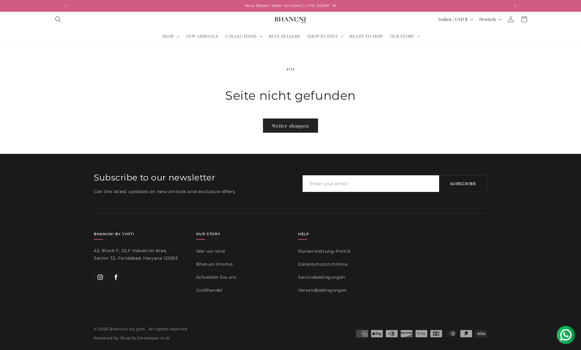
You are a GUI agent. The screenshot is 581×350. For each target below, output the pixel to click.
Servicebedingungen (321, 277)
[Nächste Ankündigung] (515, 5)
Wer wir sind (210, 251)
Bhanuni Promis (214, 264)
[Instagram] (100, 277)
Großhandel (209, 290)
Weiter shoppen (290, 126)
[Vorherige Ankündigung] (65, 5)
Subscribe (463, 183)
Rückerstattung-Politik (324, 251)
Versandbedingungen (322, 290)
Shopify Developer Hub (145, 337)
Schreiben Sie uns (216, 277)
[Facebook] (116, 277)
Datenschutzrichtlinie (323, 264)
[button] (58, 19)
